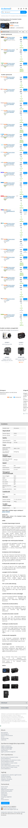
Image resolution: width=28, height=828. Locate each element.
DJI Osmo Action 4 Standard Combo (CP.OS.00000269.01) (9, 758)
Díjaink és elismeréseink (7, 735)
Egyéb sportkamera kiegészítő (8, 751)
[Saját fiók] (26, 9)
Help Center (4, 788)
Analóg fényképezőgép (6, 749)
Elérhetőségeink (5, 734)
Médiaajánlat (4, 794)
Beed (2, 798)
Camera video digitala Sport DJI (10, 809)
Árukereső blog (4, 738)
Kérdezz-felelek (5, 707)
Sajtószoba (3, 739)
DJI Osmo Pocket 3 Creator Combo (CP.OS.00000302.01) (9, 763)
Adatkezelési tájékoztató (7, 812)
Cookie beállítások (5, 780)
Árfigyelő (13, 27)
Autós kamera (4, 750)
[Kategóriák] (19, 9)
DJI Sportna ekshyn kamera (9, 807)
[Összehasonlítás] (21, 9)
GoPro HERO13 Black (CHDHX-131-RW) (10, 765)
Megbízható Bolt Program (7, 789)
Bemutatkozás (4, 732)
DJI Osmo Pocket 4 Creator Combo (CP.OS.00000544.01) (9, 768)
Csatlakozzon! (5, 803)
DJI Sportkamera (14, 330)
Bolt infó (5, 41)
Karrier (2, 737)
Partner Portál (4, 786)
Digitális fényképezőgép (6, 747)
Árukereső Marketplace (6, 791)
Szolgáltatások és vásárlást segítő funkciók (11, 775)
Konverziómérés (5, 799)
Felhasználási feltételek (19, 812)
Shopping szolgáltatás (6, 796)
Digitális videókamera (6, 746)
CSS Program (4, 795)
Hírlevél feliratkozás (6, 776)
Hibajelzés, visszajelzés (6, 779)
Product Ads (4, 792)
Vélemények (4, 702)
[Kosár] (24, 9)
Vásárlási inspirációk (6, 777)
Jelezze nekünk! (6, 512)
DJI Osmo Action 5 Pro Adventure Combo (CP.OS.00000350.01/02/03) (10, 760)
